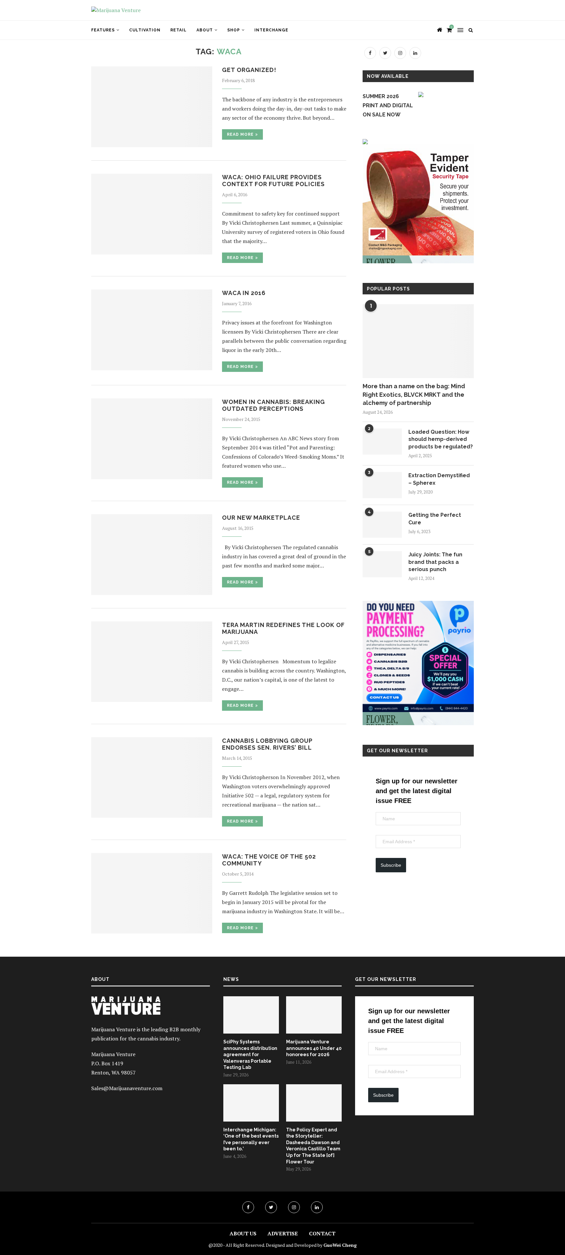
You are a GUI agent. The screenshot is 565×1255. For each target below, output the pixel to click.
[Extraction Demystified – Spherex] (382, 485)
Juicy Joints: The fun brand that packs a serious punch (435, 561)
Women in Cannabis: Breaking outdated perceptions (273, 405)
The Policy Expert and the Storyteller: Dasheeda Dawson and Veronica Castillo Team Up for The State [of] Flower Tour (313, 1145)
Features (103, 30)
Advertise (282, 1233)
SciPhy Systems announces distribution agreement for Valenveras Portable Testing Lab (250, 1054)
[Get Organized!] (151, 106)
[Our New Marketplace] (151, 554)
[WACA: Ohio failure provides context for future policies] (151, 214)
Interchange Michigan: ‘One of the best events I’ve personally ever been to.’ (251, 1139)
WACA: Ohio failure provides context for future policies (273, 180)
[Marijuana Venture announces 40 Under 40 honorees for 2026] (314, 1015)
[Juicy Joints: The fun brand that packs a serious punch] (382, 564)
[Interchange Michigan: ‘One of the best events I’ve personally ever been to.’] (251, 1103)
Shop (233, 30)
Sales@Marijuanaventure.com (127, 1088)
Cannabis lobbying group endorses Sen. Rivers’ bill (267, 744)
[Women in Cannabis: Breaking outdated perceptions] (151, 438)
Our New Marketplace (261, 517)
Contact (322, 1233)
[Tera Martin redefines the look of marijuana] (151, 661)
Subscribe (391, 865)
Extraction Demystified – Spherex (439, 479)
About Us (243, 1233)
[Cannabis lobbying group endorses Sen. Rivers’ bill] (151, 777)
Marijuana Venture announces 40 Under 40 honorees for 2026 (314, 1048)
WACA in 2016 (243, 292)
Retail (178, 30)
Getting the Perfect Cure (434, 518)
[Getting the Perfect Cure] (382, 525)
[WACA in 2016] (151, 329)
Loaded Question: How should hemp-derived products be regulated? (440, 439)
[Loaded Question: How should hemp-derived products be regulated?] (382, 441)
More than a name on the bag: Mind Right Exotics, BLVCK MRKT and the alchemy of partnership (414, 394)
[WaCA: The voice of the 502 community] (151, 893)
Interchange (271, 30)
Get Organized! (249, 69)
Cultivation (145, 30)
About (205, 30)
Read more (240, 134)
